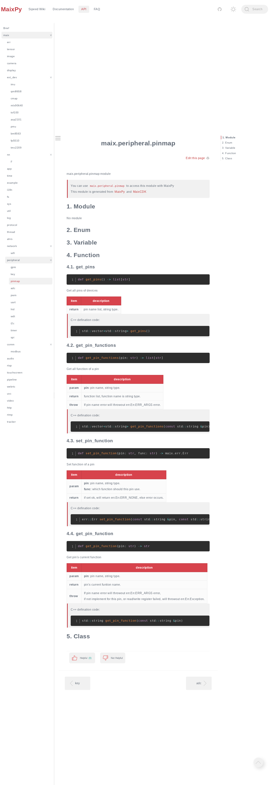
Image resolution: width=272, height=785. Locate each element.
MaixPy (120, 191)
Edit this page (195, 158)
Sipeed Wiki (36, 9)
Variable (230, 147)
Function (230, 153)
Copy (204, 279)
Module (231, 137)
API (83, 9)
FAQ (97, 9)
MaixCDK (139, 191)
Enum (228, 142)
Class (228, 158)
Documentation (63, 9)
